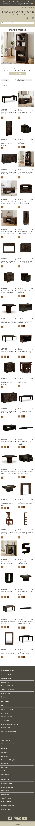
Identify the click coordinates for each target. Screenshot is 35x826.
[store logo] (17, 13)
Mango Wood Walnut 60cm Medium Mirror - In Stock (8, 652)
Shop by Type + (6, 809)
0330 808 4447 (28, 8)
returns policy (5, 682)
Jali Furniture (5, 791)
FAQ (2, 706)
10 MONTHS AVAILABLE (17, 2)
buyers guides (6, 728)
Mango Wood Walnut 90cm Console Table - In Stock (8, 261)
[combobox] (17, 23)
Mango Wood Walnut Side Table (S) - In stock (24, 562)
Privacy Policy (5, 693)
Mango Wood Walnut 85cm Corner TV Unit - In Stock (25, 202)
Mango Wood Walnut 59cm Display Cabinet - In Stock (25, 232)
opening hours (6, 679)
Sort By (17, 80)
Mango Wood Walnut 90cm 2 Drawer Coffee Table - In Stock (8, 202)
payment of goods (7, 686)
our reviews (5, 774)
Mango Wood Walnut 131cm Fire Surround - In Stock (8, 562)
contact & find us (7, 675)
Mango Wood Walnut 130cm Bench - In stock (25, 412)
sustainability (5, 720)
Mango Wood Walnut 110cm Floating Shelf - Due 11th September (25, 443)
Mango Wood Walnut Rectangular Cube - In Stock (8, 592)
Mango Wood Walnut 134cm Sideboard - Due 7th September (9, 173)
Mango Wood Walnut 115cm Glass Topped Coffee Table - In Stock (8, 503)
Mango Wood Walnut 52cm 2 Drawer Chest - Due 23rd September (8, 292)
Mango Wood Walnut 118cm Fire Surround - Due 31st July (25, 502)
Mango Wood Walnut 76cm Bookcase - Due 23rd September (8, 143)
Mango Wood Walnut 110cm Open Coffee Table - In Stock (8, 442)
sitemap (4, 697)
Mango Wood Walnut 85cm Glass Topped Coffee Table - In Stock (25, 593)
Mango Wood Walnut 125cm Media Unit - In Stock (25, 113)
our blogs (4, 767)
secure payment (6, 717)
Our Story (4, 752)
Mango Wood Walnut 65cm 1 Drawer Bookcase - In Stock (25, 173)
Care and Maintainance (8, 731)
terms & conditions (7, 690)
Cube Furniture (6, 798)
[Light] (2, 117)
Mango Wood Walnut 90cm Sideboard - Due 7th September (26, 261)
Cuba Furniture (6, 802)
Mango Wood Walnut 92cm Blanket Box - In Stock (25, 321)
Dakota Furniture (6, 794)
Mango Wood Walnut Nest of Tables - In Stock (25, 381)
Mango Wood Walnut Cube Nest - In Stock (25, 291)
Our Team (4, 756)
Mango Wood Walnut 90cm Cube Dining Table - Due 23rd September (8, 322)
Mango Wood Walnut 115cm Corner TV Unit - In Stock (8, 232)
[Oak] (19, 147)
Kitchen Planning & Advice (9, 724)
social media (5, 764)
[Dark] (24, 147)
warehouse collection (8, 744)
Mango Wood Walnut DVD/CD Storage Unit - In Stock (25, 533)
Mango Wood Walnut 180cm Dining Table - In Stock (25, 652)
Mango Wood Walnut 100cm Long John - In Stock (25, 472)
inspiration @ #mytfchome (9, 760)
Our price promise (7, 709)
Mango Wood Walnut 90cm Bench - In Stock (8, 622)
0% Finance (4, 713)
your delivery (5, 740)
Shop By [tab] (5, 80)
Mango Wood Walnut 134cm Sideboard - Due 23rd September (8, 412)
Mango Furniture (6, 783)
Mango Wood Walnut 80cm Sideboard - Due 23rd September (8, 382)
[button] (16, 110)
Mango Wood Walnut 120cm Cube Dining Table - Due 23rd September (8, 473)
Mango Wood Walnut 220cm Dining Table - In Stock (8, 352)
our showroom (6, 771)
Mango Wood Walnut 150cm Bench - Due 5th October (8, 113)
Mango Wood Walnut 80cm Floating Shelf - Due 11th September (25, 623)
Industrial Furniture (7, 805)
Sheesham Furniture (7, 787)
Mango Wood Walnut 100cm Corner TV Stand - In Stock (25, 352)
